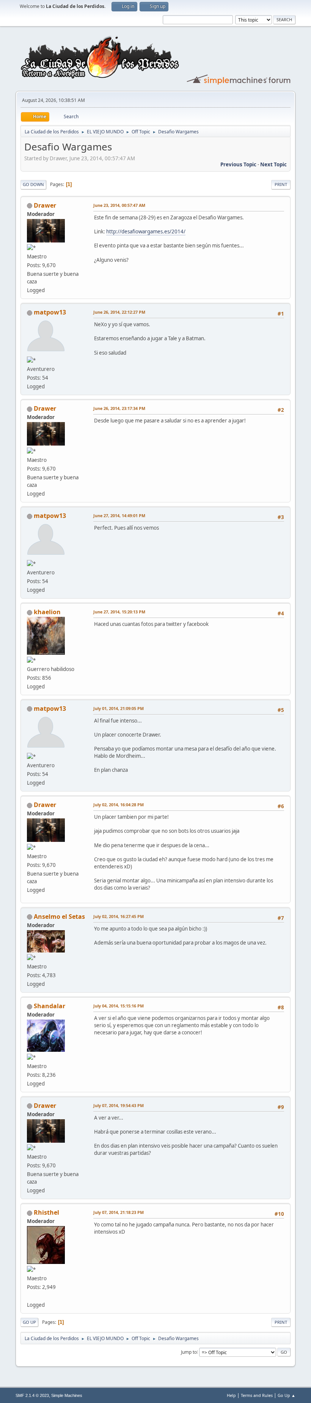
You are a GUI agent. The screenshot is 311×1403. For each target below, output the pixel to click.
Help (231, 1395)
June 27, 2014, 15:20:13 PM (119, 612)
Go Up (29, 1322)
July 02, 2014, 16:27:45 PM (118, 916)
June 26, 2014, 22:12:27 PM (119, 312)
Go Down (33, 184)
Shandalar (49, 1006)
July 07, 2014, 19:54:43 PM (118, 1105)
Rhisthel (46, 1212)
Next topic (273, 164)
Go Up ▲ (286, 1395)
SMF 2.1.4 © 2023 (32, 1395)
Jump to (189, 1351)
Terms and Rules (257, 1395)
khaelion (47, 612)
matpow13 (50, 312)
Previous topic (238, 164)
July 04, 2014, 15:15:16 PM (118, 1006)
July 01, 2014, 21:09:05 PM (118, 708)
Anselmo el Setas (59, 916)
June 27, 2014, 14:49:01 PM (119, 515)
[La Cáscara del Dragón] (30, 1295)
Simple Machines (66, 1395)
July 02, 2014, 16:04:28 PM (118, 804)
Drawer (45, 205)
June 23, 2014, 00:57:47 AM (119, 205)
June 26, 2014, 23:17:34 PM (119, 408)
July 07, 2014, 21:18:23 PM (118, 1212)
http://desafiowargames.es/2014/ (145, 231)
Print (281, 184)
